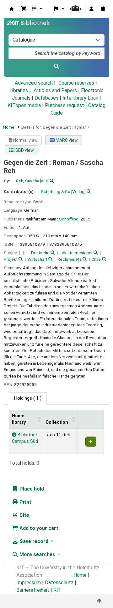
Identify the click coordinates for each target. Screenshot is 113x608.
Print (24, 502)
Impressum (28, 583)
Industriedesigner (76, 252)
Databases (46, 98)
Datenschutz (59, 583)
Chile (96, 259)
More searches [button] (37, 554)
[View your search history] (102, 9)
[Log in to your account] (91, 9)
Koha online (11, 9)
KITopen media (24, 105)
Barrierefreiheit (32, 590)
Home (8, 127)
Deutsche (40, 252)
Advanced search (34, 83)
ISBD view (23, 150)
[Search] (56, 66)
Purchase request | (66, 105)
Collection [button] (57, 422)
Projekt (11, 259)
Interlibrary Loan (80, 98)
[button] (23, 9)
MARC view (66, 140)
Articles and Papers (55, 90)
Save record (34, 541)
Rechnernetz (69, 259)
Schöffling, (69, 218)
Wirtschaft (37, 259)
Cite (23, 515)
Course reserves (76, 83)
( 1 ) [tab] (27, 398)
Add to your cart (38, 528)
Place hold (31, 489)
